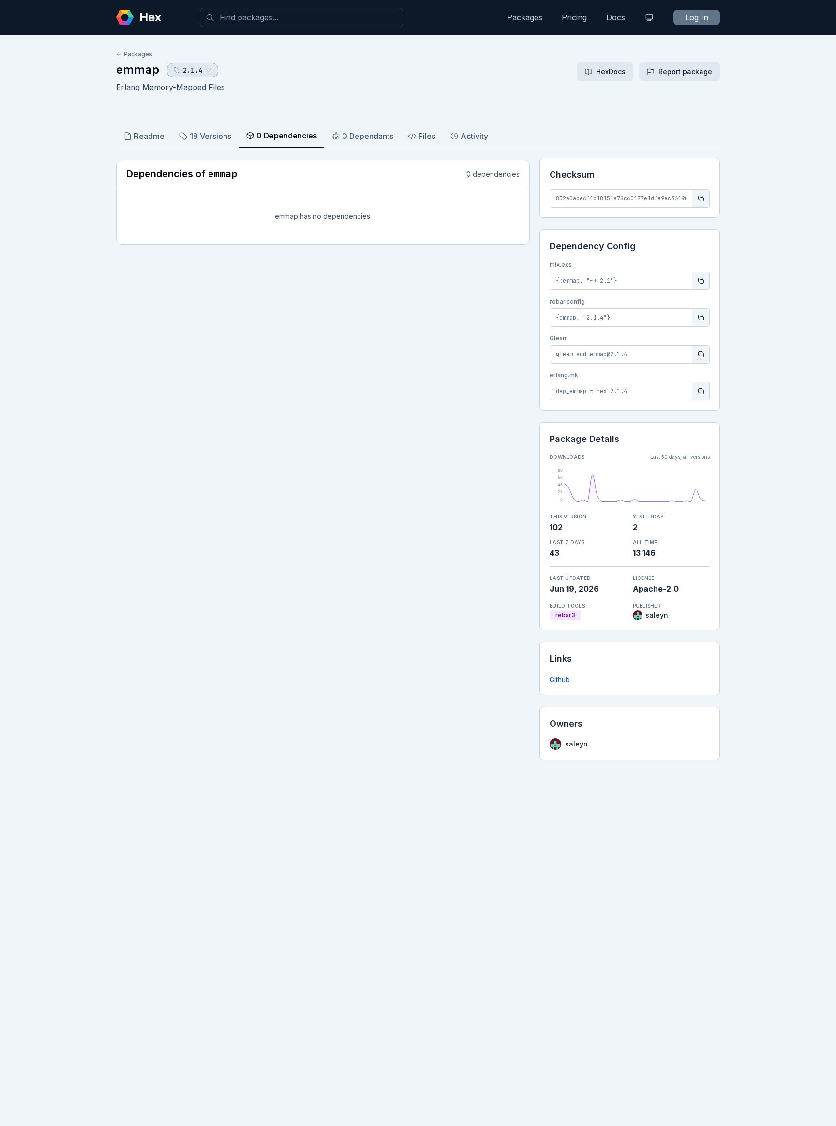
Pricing (574, 17)
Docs (615, 17)
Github (560, 679)
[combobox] (301, 17)
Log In (696, 17)
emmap (137, 69)
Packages (524, 17)
